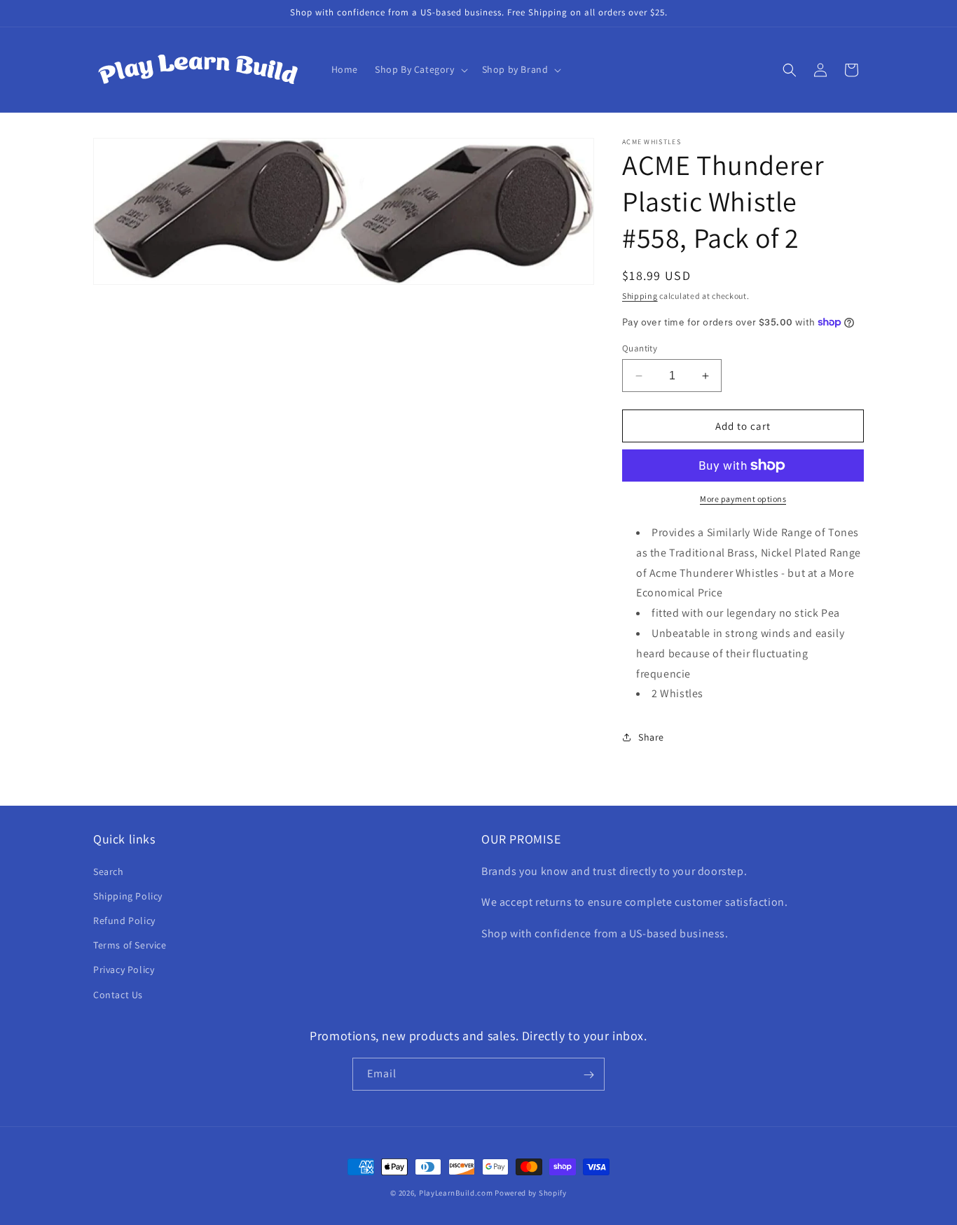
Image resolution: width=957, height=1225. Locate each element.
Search (108, 870)
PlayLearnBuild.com (456, 1193)
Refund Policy (124, 919)
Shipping (640, 295)
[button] (420, 69)
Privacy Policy (123, 969)
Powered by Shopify (531, 1193)
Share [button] (651, 737)
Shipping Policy (128, 895)
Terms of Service (130, 945)
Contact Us (118, 994)
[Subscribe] (588, 1074)
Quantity (639, 348)
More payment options (743, 498)
